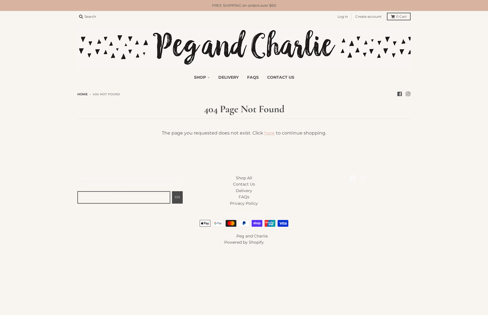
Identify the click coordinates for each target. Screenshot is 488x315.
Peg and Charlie (252, 236)
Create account (368, 16)
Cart (401, 16)
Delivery (244, 190)
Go (177, 197)
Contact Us (244, 184)
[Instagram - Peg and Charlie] (408, 93)
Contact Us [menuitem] (280, 77)
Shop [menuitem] (200, 77)
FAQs (244, 196)
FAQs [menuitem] (253, 77)
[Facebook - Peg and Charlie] (399, 93)
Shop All (244, 177)
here (269, 133)
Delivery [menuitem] (228, 77)
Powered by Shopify (244, 242)
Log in (342, 16)
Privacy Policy (244, 203)
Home (82, 94)
